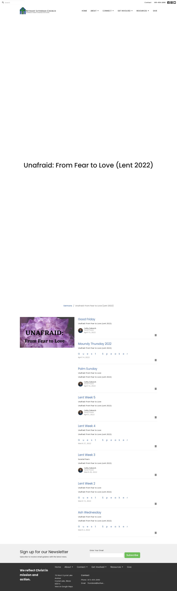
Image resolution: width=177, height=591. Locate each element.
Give (155, 11)
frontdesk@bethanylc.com (96, 583)
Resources (142, 11)
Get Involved (124, 11)
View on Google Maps (64, 586)
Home (84, 11)
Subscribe (132, 555)
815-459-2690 (160, 2)
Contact (147, 2)
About (94, 11)
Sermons (67, 305)
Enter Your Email (96, 550)
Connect (107, 11)
